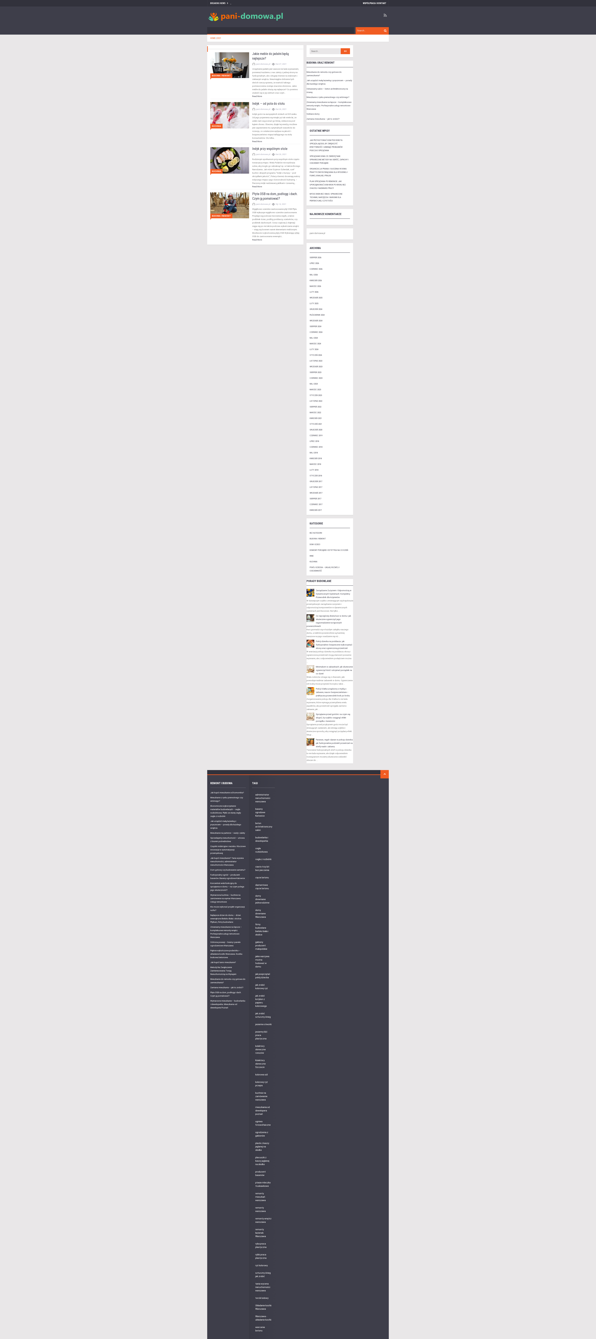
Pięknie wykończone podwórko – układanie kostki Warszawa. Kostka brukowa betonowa (226, 954)
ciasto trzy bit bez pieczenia (262, 868)
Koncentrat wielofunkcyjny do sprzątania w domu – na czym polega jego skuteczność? (227, 886)
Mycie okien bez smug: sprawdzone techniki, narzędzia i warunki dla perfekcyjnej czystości (326, 197)
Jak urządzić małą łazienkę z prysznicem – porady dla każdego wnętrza (225, 824)
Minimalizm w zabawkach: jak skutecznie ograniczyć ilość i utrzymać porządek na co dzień (334, 670)
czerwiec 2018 (316, 447)
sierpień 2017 (315, 498)
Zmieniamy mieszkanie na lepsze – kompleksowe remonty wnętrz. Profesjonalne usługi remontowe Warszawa (329, 105)
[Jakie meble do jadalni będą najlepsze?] (229, 65)
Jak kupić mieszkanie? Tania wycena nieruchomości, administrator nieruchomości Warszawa (227, 861)
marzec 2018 (315, 464)
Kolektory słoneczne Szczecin (260, 1063)
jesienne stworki (263, 1024)
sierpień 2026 (315, 257)
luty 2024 (314, 349)
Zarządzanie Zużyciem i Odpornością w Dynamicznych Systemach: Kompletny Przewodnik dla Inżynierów (333, 593)
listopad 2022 (316, 401)
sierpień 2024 (315, 326)
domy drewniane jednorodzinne (262, 899)
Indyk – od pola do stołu (268, 104)
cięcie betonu (262, 877)
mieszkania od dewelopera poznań (262, 1110)
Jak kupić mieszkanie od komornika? (227, 792)
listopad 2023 (316, 361)
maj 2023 (314, 384)
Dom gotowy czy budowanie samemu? (227, 870)
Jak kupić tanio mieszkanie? (223, 962)
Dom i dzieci (315, 544)
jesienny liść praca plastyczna (261, 1035)
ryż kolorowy (261, 1265)
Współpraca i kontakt (374, 3)
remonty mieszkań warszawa (260, 1197)
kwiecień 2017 (316, 510)
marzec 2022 (315, 412)
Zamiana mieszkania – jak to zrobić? (323, 119)
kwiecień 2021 (316, 418)
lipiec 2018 (314, 441)
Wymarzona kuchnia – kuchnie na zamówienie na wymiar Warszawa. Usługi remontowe (225, 898)
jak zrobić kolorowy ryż (261, 987)
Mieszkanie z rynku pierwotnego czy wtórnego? (328, 97)
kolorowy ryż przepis (261, 1084)
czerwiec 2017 (316, 504)
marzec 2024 (315, 343)
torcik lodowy (262, 1298)
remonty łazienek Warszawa (260, 1233)
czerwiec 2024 (316, 332)
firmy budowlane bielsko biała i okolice (261, 929)
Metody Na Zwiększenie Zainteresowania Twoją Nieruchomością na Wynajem (223, 970)
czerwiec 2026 (316, 269)
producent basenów (260, 1173)
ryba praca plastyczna (260, 1245)
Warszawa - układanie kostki (263, 1318)
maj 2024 (314, 338)
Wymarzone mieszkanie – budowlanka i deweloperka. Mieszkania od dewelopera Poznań (227, 1004)
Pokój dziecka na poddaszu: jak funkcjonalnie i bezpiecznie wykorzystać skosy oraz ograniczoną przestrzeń (334, 644)
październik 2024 (317, 315)
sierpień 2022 (315, 407)
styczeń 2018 (316, 475)
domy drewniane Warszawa (260, 913)
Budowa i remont (221, 75)
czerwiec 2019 (316, 435)
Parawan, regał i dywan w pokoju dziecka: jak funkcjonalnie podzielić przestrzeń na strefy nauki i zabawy (334, 743)
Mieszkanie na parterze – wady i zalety (227, 833)
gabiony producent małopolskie (261, 945)
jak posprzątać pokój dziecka (262, 976)
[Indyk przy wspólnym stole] (229, 160)
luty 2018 (314, 470)
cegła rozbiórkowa (261, 850)
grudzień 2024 (316, 309)
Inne (312, 556)
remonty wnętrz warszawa (263, 1220)
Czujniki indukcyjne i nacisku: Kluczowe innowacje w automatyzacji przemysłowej (228, 849)
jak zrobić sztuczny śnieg (263, 1015)
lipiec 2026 (314, 263)
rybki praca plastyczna (260, 1256)
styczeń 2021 (316, 424)
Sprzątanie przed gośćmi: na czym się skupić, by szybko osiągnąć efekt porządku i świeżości (333, 717)
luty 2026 (314, 292)
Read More (257, 96)
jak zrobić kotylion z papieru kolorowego (261, 1001)
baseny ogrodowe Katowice (260, 812)
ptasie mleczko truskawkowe (263, 1184)
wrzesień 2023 (316, 366)
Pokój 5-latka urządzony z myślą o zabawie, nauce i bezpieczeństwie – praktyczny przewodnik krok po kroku (333, 692)
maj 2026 (314, 275)
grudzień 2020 (316, 430)
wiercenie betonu (260, 1329)
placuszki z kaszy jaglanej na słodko (262, 1161)
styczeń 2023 (316, 395)
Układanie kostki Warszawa (263, 1307)
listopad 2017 (316, 487)
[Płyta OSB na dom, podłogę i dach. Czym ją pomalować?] (229, 205)
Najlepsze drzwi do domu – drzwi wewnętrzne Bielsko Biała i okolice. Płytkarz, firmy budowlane (226, 918)
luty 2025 (314, 303)
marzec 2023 (315, 389)
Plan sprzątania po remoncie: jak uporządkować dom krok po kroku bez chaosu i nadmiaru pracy (328, 184)
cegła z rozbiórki (263, 859)
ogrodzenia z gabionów (261, 1134)
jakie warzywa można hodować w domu (262, 961)
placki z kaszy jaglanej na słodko (262, 1146)
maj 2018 (314, 453)
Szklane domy (313, 114)
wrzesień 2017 (316, 493)
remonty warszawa (260, 1209)
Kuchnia (216, 126)
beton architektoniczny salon (263, 826)
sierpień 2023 (315, 372)
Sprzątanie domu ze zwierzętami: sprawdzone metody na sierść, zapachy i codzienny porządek (329, 159)
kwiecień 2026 (316, 280)
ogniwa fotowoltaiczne (263, 1123)
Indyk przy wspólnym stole (269, 149)
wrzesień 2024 (316, 320)
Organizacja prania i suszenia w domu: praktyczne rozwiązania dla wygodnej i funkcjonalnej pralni (329, 172)
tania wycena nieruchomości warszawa (262, 1287)
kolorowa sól (261, 1074)
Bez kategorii (316, 533)
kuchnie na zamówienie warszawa (261, 1096)
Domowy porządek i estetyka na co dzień (329, 550)
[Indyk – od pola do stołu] (229, 115)
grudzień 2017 (316, 481)
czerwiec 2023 (316, 378)
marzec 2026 (315, 286)
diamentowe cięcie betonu (262, 887)
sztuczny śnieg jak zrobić (263, 1275)
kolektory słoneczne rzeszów (260, 1049)
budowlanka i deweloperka (261, 839)
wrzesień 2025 (316, 298)
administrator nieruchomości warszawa (262, 798)
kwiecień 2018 (316, 458)
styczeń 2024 (316, 355)
